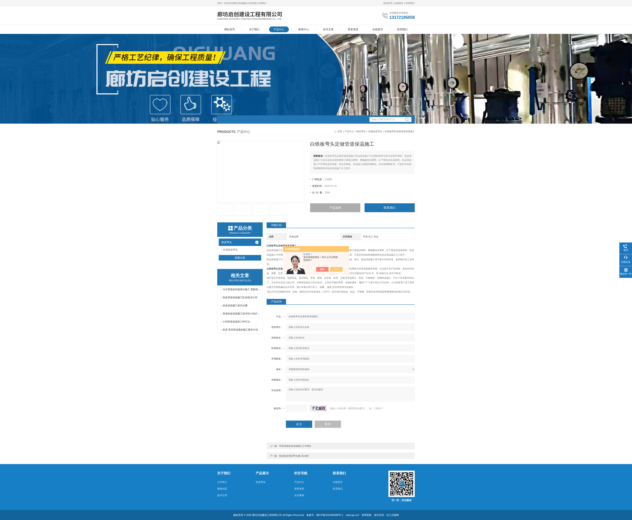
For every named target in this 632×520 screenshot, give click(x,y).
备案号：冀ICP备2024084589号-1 (324, 515)
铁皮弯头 (361, 131)
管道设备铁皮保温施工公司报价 (295, 446)
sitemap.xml (352, 515)
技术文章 (328, 29)
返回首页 (387, 3)
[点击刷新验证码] (318, 408)
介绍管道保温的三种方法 (236, 321)
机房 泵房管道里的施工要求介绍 (240, 329)
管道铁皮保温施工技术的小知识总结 (242, 313)
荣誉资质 (353, 29)
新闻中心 (303, 29)
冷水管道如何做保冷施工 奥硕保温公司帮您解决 (242, 289)
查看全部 (240, 257)
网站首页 (229, 29)
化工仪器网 (392, 515)
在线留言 (399, 3)
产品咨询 (335, 207)
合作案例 (299, 495)
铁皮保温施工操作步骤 (235, 305)
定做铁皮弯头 (375, 131)
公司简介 (222, 482)
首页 (339, 131)
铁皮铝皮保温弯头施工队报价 (294, 455)
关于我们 (254, 29)
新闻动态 (222, 488)
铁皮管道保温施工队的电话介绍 (240, 297)
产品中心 (279, 29)
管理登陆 (366, 515)
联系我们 (410, 3)
